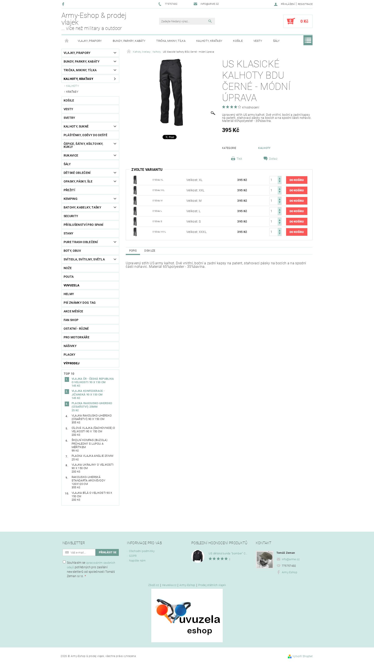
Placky (70, 354)
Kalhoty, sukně (76, 126)
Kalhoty (72, 85)
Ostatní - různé (76, 328)
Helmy (69, 294)
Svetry (69, 117)
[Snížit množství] (280, 182)
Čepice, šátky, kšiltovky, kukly (83, 145)
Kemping (70, 198)
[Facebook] (63, 4)
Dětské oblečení (77, 172)
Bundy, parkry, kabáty (129, 40)
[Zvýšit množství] (280, 178)
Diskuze (149, 250)
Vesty (257, 40)
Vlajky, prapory (90, 40)
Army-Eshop (187, 585)
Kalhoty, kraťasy (209, 40)
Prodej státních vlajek (212, 585)
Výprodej (72, 363)
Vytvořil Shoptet (302, 656)
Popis (133, 250)
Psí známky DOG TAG (80, 302)
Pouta (69, 276)
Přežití (69, 190)
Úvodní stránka (66, 41)
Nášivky (70, 346)
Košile (238, 40)
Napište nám (137, 560)
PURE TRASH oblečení (81, 242)
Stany (69, 233)
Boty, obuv (72, 250)
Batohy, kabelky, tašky (82, 207)
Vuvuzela (72, 285)
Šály (276, 40)
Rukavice (71, 155)
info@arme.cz (291, 559)
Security (71, 216)
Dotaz (273, 158)
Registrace (305, 4)
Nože (68, 268)
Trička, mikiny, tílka (170, 40)
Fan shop (71, 320)
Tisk (239, 158)
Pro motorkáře (76, 337)
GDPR (133, 555)
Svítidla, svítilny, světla (84, 259)
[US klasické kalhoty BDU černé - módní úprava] (135, 179)
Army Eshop (289, 572)
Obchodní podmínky (141, 551)
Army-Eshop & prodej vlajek (93, 21)
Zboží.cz (153, 585)
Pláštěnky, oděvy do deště (86, 135)
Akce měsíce (73, 311)
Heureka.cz (169, 585)
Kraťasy (72, 91)
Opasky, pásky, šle (78, 181)
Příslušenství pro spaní (83, 224)
